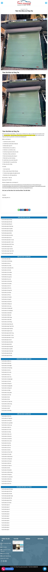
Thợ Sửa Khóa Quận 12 (6, 504)
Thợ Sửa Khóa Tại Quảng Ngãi (7, 379)
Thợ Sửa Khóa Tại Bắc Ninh (6, 319)
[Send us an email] (4, 561)
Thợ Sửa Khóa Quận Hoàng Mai (7, 230)
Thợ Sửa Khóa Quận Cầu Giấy (7, 221)
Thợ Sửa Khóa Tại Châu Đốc (7, 438)
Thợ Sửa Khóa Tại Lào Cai (6, 279)
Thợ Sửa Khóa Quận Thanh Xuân (7, 226)
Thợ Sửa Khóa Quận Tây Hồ (6, 237)
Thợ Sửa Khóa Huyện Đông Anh (7, 253)
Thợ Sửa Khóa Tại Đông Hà (6, 383)
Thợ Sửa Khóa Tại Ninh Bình (7, 312)
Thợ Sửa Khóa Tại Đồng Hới (7, 388)
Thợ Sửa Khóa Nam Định (6, 258)
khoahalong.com (23, 136)
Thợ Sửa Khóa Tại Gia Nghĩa (7, 365)
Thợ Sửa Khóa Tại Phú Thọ (6, 288)
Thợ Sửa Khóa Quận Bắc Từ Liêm (8, 242)
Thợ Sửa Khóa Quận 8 (5, 513)
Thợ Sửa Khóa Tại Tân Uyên (7, 461)
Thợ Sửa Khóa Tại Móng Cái (7, 303)
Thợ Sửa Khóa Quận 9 (5, 511)
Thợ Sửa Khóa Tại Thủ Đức (6, 502)
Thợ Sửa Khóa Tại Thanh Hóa (7, 401)
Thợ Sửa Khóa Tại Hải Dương (7, 261)
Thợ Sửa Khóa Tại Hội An (6, 370)
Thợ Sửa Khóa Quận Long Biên (7, 228)
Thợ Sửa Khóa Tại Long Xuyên (7, 476)
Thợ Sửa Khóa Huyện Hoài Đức (7, 248)
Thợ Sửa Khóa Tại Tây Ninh (6, 454)
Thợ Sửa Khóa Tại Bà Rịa (6, 449)
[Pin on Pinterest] (27, 210)
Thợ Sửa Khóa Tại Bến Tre (6, 427)
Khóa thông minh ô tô (6, 197)
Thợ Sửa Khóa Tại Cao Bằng (7, 272)
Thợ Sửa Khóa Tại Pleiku (6, 390)
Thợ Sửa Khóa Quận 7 (5, 516)
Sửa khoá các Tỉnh (24, 9)
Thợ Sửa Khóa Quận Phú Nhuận (7, 489)
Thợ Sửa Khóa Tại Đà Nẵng (6, 410)
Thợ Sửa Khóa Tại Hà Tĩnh (6, 394)
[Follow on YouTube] (6, 561)
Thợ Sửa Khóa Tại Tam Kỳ (6, 381)
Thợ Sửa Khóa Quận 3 (5, 525)
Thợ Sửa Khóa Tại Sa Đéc (6, 443)
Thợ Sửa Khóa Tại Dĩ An (6, 467)
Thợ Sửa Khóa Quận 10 (6, 509)
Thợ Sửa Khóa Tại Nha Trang (7, 403)
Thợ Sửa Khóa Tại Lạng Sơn (7, 276)
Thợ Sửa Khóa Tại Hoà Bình (6, 283)
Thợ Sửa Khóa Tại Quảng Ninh (7, 308)
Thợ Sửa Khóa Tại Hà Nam (6, 292)
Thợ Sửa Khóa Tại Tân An (6, 447)
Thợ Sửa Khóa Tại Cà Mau (6, 431)
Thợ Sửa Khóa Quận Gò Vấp (7, 500)
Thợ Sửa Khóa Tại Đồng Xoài (7, 458)
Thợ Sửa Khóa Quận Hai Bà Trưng (8, 244)
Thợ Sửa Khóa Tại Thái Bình (6, 297)
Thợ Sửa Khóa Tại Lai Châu (6, 265)
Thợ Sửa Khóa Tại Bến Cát (6, 463)
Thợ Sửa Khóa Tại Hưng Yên (7, 290)
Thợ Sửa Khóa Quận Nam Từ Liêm (8, 239)
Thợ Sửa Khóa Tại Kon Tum (6, 376)
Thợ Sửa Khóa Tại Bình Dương (7, 472)
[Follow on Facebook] (2, 561)
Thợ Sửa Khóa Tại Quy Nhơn (7, 392)
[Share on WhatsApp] (19, 210)
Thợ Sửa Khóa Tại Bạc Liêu (6, 434)
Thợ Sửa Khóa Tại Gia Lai (6, 374)
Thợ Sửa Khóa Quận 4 (5, 522)
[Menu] (2, 3)
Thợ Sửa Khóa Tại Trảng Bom (7, 418)
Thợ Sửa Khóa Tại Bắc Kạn (6, 315)
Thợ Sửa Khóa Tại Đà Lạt (6, 406)
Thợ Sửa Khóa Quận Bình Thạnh (7, 495)
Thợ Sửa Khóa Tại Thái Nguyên (7, 310)
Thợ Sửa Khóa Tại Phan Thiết (7, 452)
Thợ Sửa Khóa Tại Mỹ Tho (6, 445)
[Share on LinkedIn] (29, 210)
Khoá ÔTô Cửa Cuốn (5, 553)
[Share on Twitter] (23, 210)
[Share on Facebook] (21, 210)
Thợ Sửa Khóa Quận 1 (5, 529)
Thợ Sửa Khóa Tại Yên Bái (6, 270)
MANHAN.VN (35, 566)
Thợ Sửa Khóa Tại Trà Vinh (6, 429)
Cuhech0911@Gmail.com (6, 556)
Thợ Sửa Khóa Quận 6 (5, 518)
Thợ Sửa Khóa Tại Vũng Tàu (7, 481)
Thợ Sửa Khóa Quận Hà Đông (7, 219)
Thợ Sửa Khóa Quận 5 (5, 520)
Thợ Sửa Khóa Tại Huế (6, 397)
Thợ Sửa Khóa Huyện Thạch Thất (8, 251)
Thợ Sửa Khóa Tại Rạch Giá (6, 436)
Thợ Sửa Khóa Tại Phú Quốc (7, 420)
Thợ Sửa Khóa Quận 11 (6, 507)
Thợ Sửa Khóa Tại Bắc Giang (7, 317)
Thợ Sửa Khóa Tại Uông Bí (6, 299)
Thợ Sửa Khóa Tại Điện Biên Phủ (7, 267)
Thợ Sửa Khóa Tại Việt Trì (6, 285)
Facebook (4, 195)
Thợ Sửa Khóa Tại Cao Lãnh (7, 440)
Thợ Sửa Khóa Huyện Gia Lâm (7, 246)
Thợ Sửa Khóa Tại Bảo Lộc (6, 361)
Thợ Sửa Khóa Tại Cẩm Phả (6, 301)
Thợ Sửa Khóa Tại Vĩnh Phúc (7, 281)
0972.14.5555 (4, 547)
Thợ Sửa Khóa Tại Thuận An (7, 465)
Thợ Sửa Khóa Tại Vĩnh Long (7, 425)
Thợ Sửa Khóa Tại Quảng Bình (7, 385)
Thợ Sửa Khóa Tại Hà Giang (6, 274)
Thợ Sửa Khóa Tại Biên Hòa (6, 479)
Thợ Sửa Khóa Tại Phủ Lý (6, 294)
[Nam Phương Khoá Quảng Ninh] (24, 3)
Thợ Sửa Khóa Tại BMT (6, 408)
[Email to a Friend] (25, 210)
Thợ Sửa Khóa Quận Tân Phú (7, 491)
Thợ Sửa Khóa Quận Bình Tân (7, 498)
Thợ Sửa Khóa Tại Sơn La (6, 263)
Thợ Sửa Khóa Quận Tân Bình (7, 493)
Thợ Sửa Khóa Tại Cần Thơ (6, 416)
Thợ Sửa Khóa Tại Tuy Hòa (6, 372)
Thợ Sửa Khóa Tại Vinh (6, 399)
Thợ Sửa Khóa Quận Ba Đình (7, 233)
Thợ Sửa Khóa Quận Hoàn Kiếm (7, 235)
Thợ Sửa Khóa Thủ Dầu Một (7, 470)
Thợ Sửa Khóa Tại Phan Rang (7, 367)
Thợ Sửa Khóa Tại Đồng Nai (7, 474)
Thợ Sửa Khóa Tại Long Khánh (7, 422)
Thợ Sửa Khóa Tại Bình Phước (7, 456)
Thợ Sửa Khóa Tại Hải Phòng (7, 321)
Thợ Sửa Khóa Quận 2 (5, 527)
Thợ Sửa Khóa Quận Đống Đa (7, 224)
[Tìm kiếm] (46, 3)
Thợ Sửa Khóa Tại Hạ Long (6, 306)
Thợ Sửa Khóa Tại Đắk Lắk (6, 363)
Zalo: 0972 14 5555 (5, 558)
